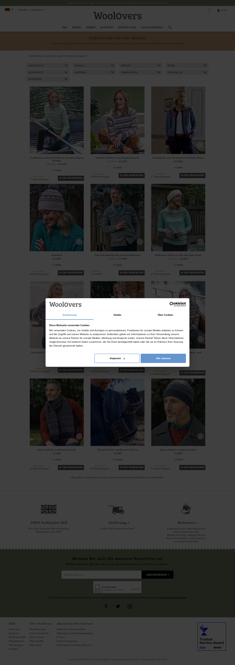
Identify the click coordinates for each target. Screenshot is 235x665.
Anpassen (115, 358)
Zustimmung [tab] (70, 315)
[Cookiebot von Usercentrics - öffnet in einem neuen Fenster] (172, 304)
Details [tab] (117, 315)
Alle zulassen (163, 358)
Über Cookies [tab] (165, 315)
